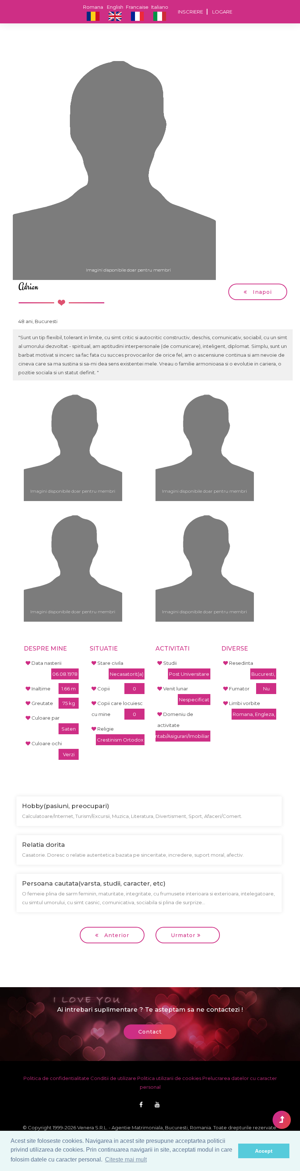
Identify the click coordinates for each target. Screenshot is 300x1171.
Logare (222, 12)
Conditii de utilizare (113, 1078)
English (115, 7)
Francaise (137, 7)
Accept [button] (264, 1151)
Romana (93, 7)
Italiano (159, 7)
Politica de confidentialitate (56, 1078)
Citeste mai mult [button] (126, 1159)
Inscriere (190, 12)
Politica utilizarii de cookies (169, 1078)
